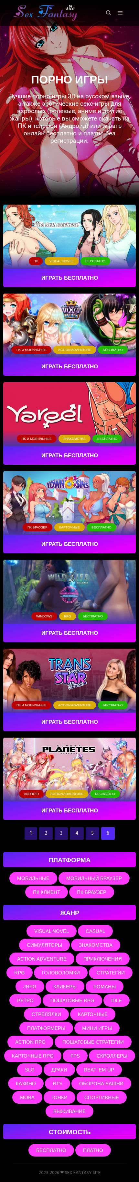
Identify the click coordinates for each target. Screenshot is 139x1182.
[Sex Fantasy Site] (45, 13)
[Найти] (108, 13)
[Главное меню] (120, 13)
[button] (36, 261)
